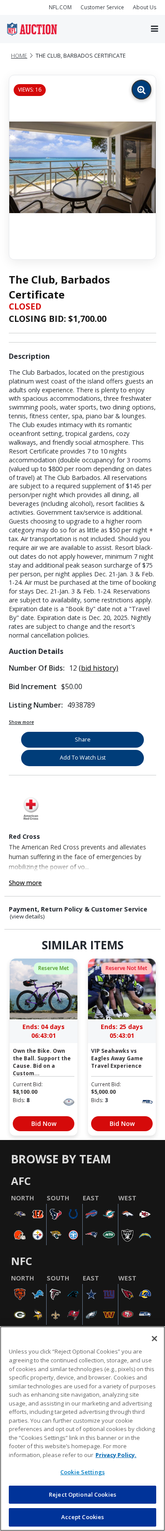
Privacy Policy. (115, 1455)
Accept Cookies (82, 1517)
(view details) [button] (27, 916)
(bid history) (98, 668)
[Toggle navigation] (154, 28)
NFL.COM (60, 7)
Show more (21, 722)
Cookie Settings (82, 1472)
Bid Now (43, 1123)
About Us (144, 7)
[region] (82, 1428)
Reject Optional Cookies (82, 1494)
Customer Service (102, 7)
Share (83, 739)
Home (19, 55)
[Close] (154, 1338)
